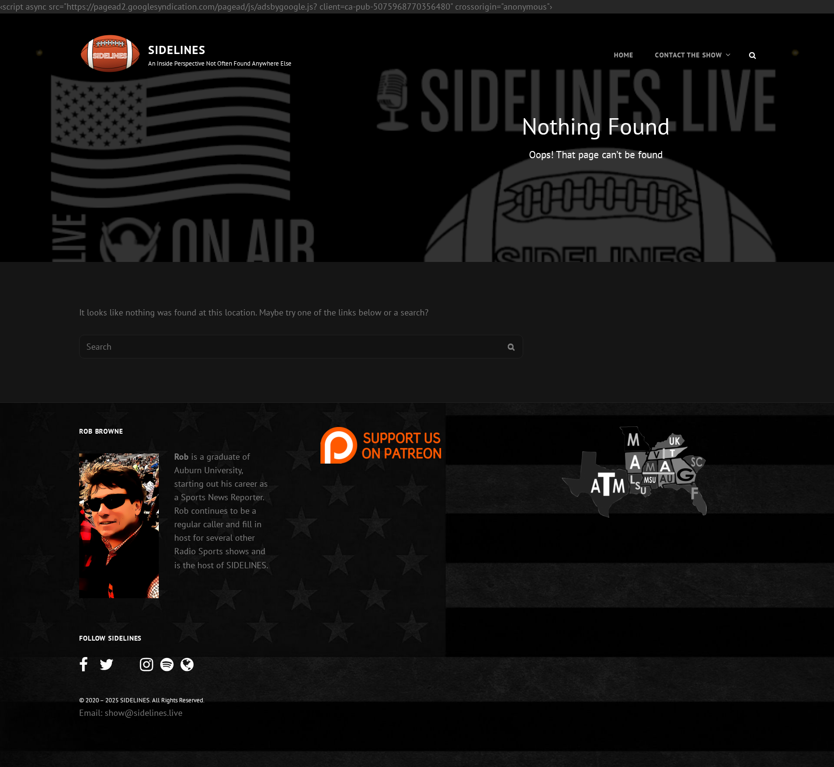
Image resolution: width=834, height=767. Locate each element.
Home (623, 55)
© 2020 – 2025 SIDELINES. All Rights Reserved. (142, 700)
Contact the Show (688, 55)
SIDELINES (177, 49)
